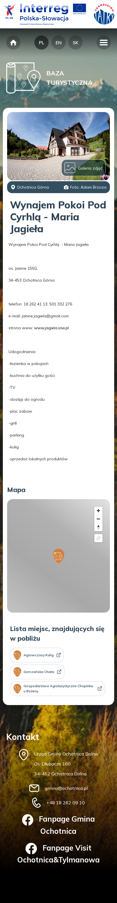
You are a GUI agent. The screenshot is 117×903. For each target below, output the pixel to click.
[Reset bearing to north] (98, 527)
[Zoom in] (98, 511)
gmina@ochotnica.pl (66, 788)
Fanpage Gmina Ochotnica (67, 825)
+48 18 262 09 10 (65, 802)
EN (59, 42)
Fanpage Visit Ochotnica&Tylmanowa (58, 853)
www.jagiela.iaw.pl (51, 327)
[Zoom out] (98, 519)
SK (75, 42)
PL (41, 42)
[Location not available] (98, 538)
